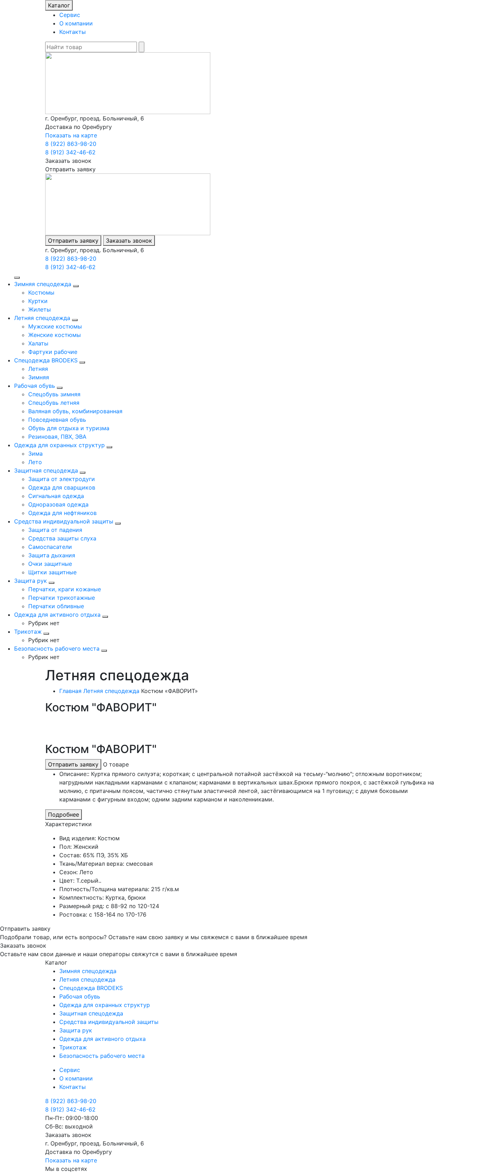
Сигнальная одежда (56, 495)
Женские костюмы (54, 334)
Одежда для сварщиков (61, 487)
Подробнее (63, 814)
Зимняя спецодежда (42, 284)
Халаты (38, 343)
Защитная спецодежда (46, 470)
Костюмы (41, 292)
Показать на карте (71, 135)
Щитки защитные (52, 572)
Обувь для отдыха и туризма (68, 428)
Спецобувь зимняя (54, 394)
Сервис (69, 14)
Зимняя (38, 377)
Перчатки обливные (56, 606)
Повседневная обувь (57, 419)
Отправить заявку (73, 240)
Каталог (59, 5)
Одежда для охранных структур (59, 445)
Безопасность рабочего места (57, 648)
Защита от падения (55, 529)
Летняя (38, 368)
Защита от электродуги (61, 478)
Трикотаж (28, 631)
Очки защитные (50, 563)
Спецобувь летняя (53, 402)
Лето (35, 462)
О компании (76, 23)
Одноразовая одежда (58, 504)
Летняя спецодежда (42, 317)
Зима (35, 453)
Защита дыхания (51, 555)
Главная (70, 690)
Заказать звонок (129, 240)
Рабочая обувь (34, 385)
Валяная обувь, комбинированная (75, 411)
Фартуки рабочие (52, 351)
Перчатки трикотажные (61, 597)
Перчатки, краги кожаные (64, 589)
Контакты (72, 31)
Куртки (38, 300)
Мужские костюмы (55, 326)
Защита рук (30, 580)
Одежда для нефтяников (62, 512)
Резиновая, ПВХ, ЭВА (57, 436)
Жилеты (39, 309)
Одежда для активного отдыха (57, 614)
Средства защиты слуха (62, 538)
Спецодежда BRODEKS (46, 360)
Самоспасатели (50, 546)
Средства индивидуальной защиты (63, 521)
